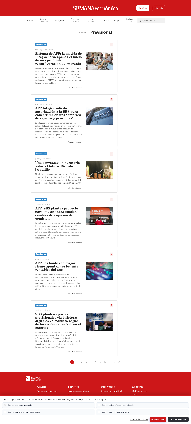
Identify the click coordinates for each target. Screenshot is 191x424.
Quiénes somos (139, 391)
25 (114, 362)
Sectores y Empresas (44, 20)
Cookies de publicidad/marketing (115, 412)
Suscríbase (143, 8)
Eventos (105, 20)
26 (119, 362)
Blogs (116, 20)
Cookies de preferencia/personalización (23, 412)
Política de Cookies (139, 419)
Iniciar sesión (159, 8)
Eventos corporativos (78, 391)
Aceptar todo (157, 419)
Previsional (41, 45)
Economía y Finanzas (75, 20)
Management (60, 20)
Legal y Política (91, 20)
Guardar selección (178, 419)
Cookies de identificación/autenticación (117, 405)
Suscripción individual (111, 391)
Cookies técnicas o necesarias (19, 405)
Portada (30, 20)
